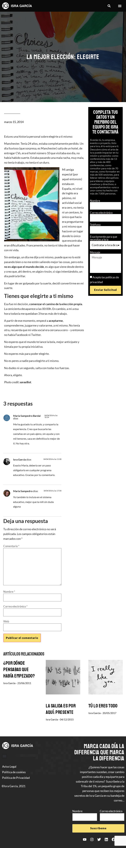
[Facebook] (113, 839)
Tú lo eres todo (103, 706)
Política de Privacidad (16, 777)
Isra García (19, 459)
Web (6, 621)
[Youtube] (84, 839)
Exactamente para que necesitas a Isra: (103, 238)
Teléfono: (95, 224)
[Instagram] (91, 839)
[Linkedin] (106, 839)
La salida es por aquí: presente (61, 709)
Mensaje (95, 252)
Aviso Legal (9, 766)
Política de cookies (14, 772)
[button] (109, 6)
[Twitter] (99, 839)
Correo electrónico (101, 212)
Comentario (11, 546)
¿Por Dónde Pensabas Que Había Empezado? (19, 669)
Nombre (95, 200)
